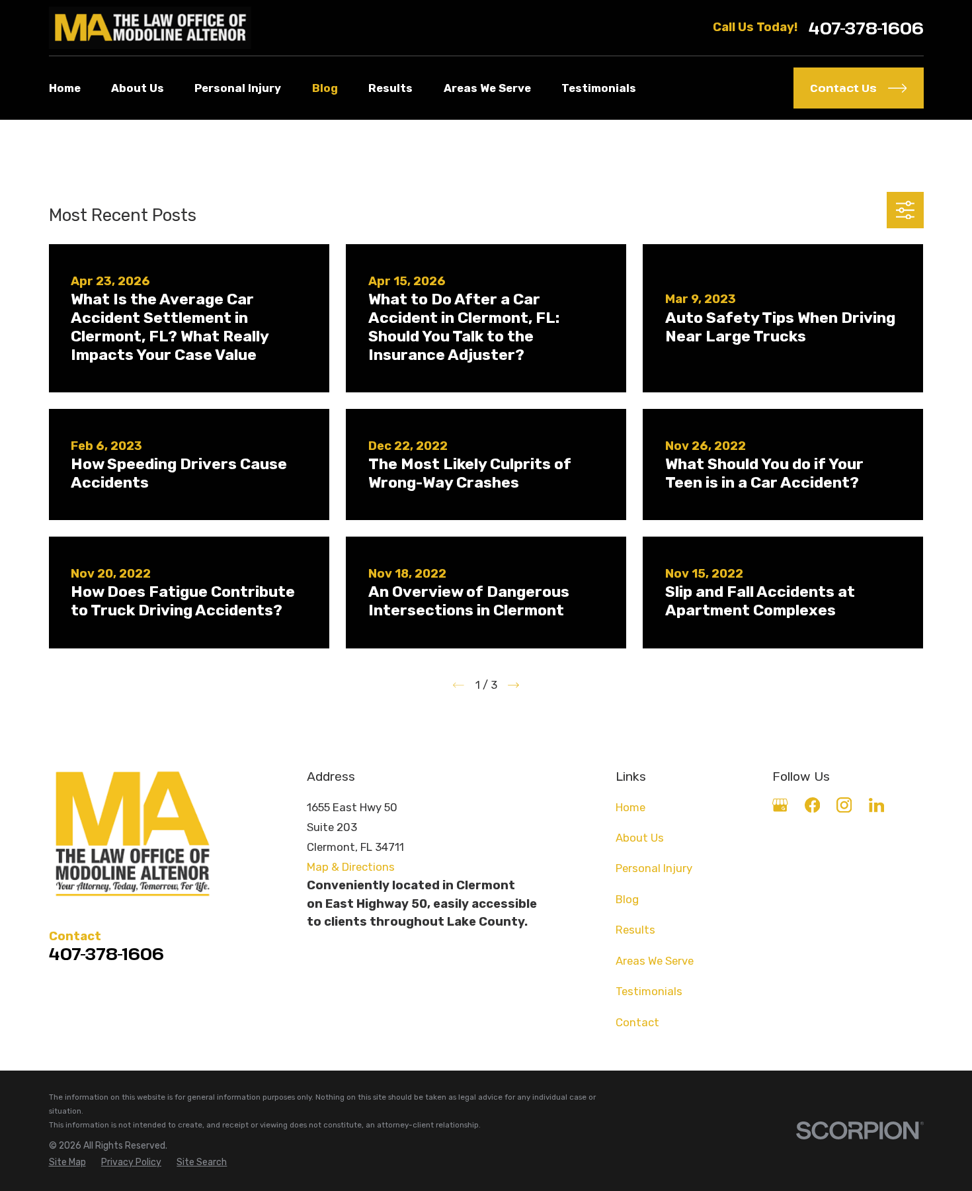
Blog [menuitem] (325, 88)
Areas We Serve (655, 960)
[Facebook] (812, 805)
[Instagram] (844, 805)
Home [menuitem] (65, 88)
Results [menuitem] (390, 88)
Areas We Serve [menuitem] (487, 88)
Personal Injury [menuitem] (237, 88)
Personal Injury (654, 868)
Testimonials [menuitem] (598, 88)
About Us (640, 837)
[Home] (150, 28)
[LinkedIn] (876, 805)
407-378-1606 (866, 28)
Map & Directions (351, 866)
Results (635, 929)
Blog (627, 899)
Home (630, 807)
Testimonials (649, 991)
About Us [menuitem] (137, 88)
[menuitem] (67, 1162)
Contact (637, 1022)
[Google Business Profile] (780, 805)
